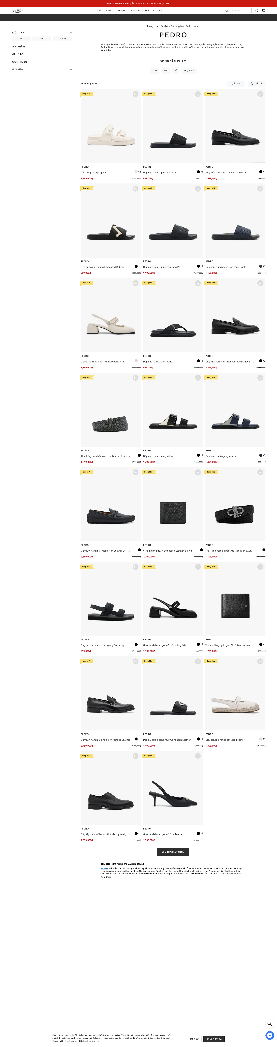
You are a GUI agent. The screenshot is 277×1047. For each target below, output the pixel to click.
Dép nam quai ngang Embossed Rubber (102, 267)
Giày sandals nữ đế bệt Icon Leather (225, 739)
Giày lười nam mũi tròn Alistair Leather (226, 172)
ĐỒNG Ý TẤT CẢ (214, 1039)
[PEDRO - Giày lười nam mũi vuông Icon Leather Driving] (111, 504)
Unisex (62, 38)
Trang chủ (152, 26)
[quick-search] (269, 1024)
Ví (176, 70)
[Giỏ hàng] (263, 10)
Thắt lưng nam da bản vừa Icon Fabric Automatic (232, 550)
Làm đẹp (135, 10)
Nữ (99, 10)
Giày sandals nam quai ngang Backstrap (103, 645)
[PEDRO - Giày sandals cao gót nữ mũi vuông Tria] (111, 315)
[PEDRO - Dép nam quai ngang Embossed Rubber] (111, 220)
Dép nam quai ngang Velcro (158, 456)
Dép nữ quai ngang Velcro (95, 172)
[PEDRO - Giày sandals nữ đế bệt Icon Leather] (235, 693)
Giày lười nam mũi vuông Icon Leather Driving (106, 550)
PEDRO (85, 166)
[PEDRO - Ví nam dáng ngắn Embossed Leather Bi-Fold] (173, 504)
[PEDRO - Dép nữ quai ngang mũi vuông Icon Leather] (173, 693)
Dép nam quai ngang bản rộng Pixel (162, 267)
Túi (166, 70)
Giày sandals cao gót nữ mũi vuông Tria (102, 361)
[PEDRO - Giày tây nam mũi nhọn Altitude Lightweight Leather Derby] (111, 788)
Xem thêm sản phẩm (173, 852)
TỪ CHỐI (194, 1039)
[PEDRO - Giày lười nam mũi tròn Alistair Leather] (235, 126)
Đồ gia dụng (153, 10)
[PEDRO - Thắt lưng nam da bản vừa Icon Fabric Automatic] (235, 504)
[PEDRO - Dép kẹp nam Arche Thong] (173, 315)
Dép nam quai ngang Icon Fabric (161, 172)
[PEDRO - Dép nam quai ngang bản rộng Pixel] (173, 220)
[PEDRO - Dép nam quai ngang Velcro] (173, 410)
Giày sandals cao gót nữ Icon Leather (163, 834)
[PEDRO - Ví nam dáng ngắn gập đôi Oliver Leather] (235, 599)
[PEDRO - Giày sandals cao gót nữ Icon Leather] (173, 788)
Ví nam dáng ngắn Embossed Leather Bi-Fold (167, 550)
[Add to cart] (135, 94)
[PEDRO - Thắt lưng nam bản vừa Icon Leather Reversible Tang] (111, 410)
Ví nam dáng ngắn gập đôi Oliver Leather (227, 645)
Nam (109, 10)
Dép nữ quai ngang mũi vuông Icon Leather (167, 739)
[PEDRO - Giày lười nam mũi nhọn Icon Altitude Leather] (111, 693)
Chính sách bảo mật (69, 1041)
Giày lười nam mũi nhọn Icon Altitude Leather (105, 739)
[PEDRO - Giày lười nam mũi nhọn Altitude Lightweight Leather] (235, 315)
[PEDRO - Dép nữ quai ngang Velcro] (111, 126)
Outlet (164, 26)
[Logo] (17, 10)
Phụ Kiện (189, 70)
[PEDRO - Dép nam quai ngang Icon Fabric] (173, 126)
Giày (154, 70)
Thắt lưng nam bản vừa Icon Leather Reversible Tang (109, 456)
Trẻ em (120, 10)
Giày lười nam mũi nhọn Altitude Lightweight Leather (234, 361)
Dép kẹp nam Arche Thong (157, 361)
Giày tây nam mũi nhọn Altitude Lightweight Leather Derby (113, 834)
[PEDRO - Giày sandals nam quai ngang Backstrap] (111, 599)
